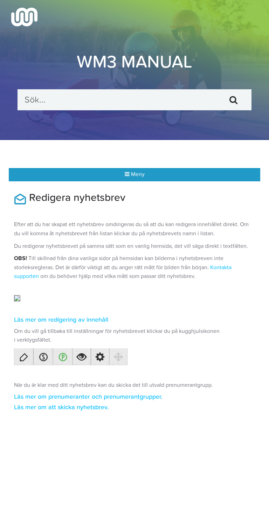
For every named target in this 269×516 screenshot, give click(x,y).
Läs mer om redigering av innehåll (61, 319)
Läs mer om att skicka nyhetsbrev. (61, 407)
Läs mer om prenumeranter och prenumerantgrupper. (88, 396)
